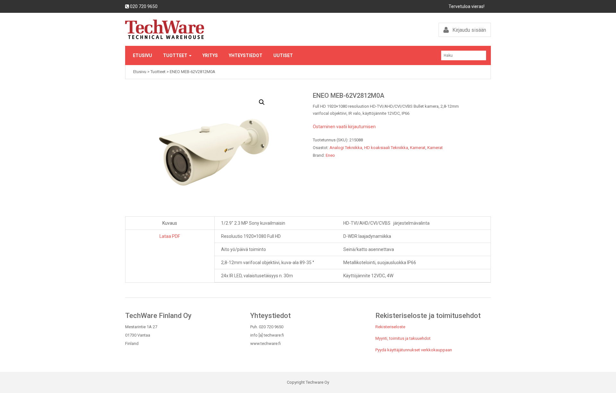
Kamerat (417, 147)
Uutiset (283, 55)
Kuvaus (169, 223)
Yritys (210, 55)
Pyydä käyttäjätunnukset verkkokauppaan (413, 349)
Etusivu (142, 55)
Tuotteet (175, 55)
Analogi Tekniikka (345, 147)
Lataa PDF (169, 236)
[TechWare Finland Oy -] (214, 29)
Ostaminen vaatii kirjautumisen (344, 126)
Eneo (330, 155)
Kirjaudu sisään (468, 30)
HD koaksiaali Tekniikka (386, 147)
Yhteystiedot (245, 55)
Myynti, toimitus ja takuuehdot (403, 338)
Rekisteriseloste (390, 326)
